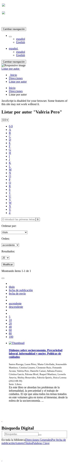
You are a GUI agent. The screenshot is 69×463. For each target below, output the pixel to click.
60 (10, 330)
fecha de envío (17, 293)
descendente (16, 306)
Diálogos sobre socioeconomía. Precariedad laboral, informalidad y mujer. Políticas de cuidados (35, 353)
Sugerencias (41, 416)
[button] (10, 36)
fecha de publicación (21, 290)
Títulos (28, 443)
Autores (19, 443)
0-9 (11, 126)
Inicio (12, 87)
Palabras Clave (40, 443)
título (12, 286)
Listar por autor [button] (10, 68)
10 (10, 320)
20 (10, 323)
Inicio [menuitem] (13, 74)
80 (10, 333)
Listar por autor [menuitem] (18, 81)
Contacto (26, 416)
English (20, 42)
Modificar (8, 264)
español (20, 38)
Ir (37, 219)
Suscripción (9, 21)
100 (11, 336)
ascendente (15, 303)
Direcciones (16, 91)
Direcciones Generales (38, 439)
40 (10, 326)
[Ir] (39, 434)
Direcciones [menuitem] (16, 78)
